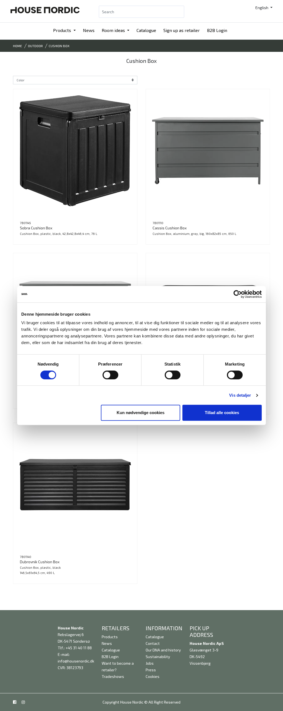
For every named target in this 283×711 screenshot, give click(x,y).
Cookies (152, 676)
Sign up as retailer (181, 30)
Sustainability (158, 656)
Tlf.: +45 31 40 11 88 (75, 647)
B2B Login (217, 30)
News (89, 30)
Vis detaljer (240, 395)
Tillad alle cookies (222, 412)
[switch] (110, 375)
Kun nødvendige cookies (140, 412)
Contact (153, 643)
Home (17, 46)
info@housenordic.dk (76, 661)
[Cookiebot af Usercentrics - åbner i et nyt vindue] (237, 294)
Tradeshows (113, 676)
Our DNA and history (163, 650)
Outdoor (35, 46)
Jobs (150, 663)
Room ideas (114, 30)
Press (151, 669)
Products (62, 30)
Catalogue (146, 30)
